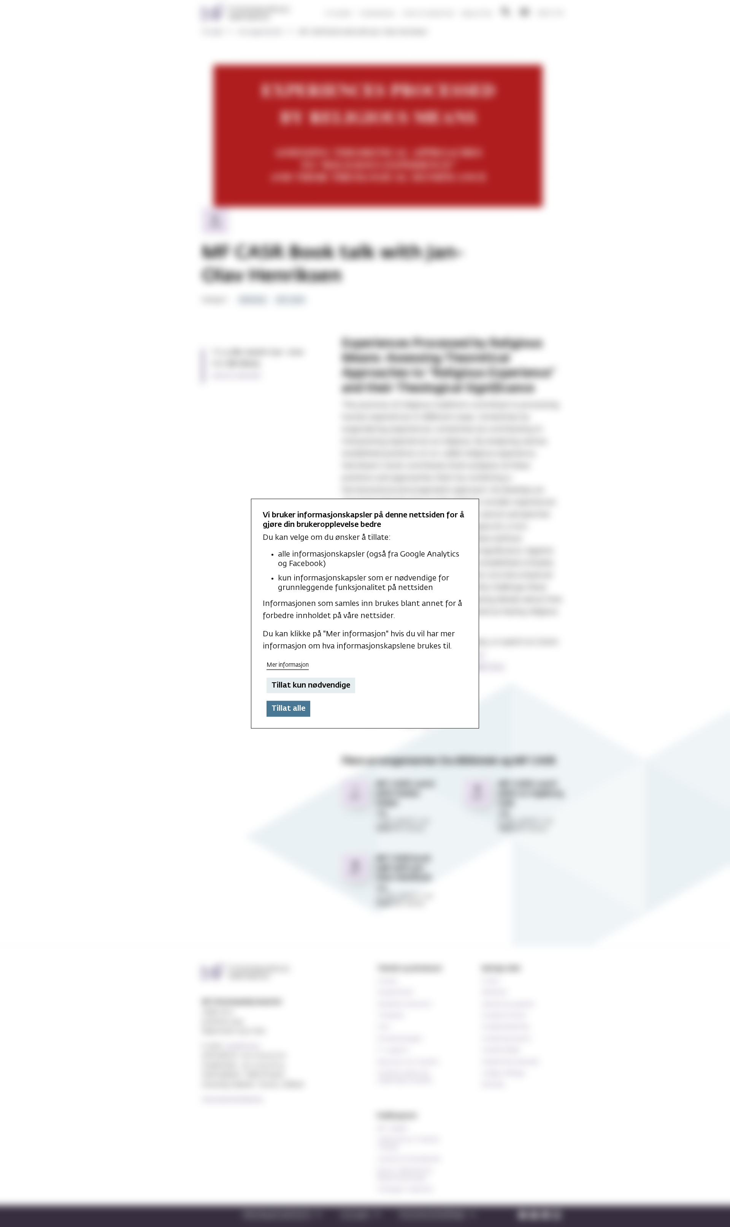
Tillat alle (288, 708)
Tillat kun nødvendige (310, 685)
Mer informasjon (288, 665)
